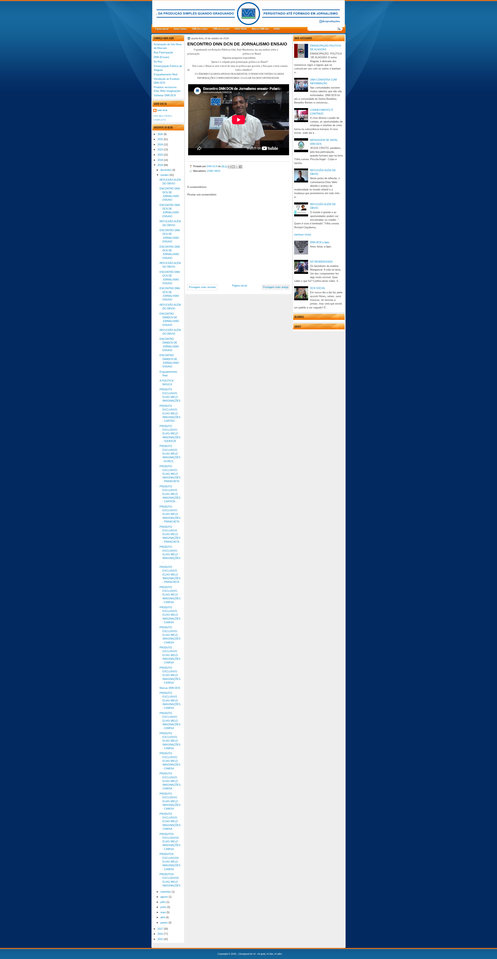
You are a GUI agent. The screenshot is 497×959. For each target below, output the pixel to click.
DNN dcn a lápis (200, 29)
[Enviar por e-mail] (229, 167)
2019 (160, 160)
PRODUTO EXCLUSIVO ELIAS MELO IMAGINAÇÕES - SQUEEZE (170, 434)
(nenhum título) (302, 234)
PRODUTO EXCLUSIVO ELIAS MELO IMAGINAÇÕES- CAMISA (170, 781)
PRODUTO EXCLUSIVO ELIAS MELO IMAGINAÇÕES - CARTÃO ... (170, 413)
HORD (277, 29)
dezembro (165, 169)
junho (163, 907)
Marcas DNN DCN (170, 687)
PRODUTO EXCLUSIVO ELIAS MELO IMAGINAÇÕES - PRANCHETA (170, 474)
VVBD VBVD (241, 29)
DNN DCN (212, 166)
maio (163, 912)
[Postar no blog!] (233, 167)
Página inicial (161, 29)
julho (163, 902)
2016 (160, 933)
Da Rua (158, 61)
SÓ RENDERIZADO (321, 261)
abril (162, 917)
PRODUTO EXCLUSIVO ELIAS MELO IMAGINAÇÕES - (170, 554)
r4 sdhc (278, 954)
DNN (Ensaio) (161, 57)
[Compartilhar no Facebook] (240, 167)
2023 (160, 149)
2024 (160, 144)
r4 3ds (270, 954)
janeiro (164, 922)
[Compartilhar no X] (237, 167)
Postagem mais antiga (275, 287)
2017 (160, 928)
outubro (164, 175)
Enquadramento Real (165, 74)
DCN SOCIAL (317, 288)
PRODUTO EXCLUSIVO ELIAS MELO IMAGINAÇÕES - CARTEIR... (170, 494)
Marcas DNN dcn (260, 29)
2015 (160, 939)
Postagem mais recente (202, 287)
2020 (160, 154)
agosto (164, 896)
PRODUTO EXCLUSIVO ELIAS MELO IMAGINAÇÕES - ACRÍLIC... (170, 454)
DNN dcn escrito (221, 29)
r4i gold (261, 954)
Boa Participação (163, 52)
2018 (160, 165)
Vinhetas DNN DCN (165, 95)
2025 (160, 139)
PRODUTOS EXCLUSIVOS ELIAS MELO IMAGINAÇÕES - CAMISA (170, 842)
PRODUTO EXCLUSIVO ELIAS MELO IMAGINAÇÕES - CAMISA (170, 595)
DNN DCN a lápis (319, 242)
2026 (160, 134)
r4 (254, 954)
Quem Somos (180, 29)
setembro (165, 891)
